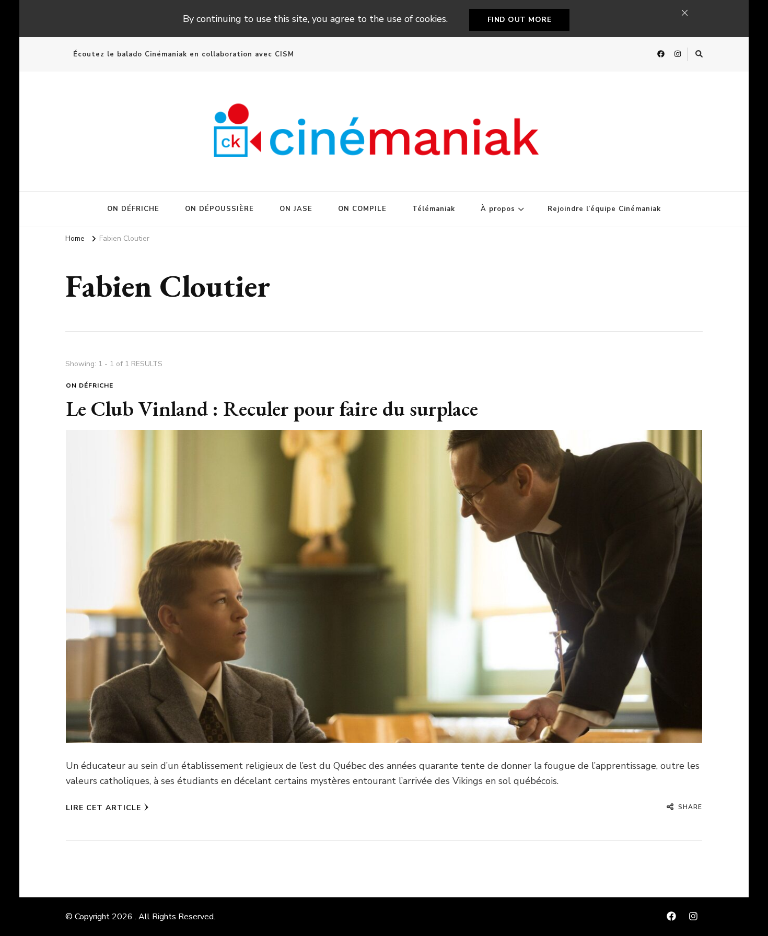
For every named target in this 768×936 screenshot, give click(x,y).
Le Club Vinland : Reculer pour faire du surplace (272, 408)
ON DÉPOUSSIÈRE (219, 209)
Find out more (519, 20)
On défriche (89, 385)
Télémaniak (433, 209)
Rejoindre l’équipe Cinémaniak (604, 209)
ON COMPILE (362, 209)
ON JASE (296, 209)
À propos (498, 209)
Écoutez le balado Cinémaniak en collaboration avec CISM (183, 54)
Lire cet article (103, 808)
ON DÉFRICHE (133, 209)
